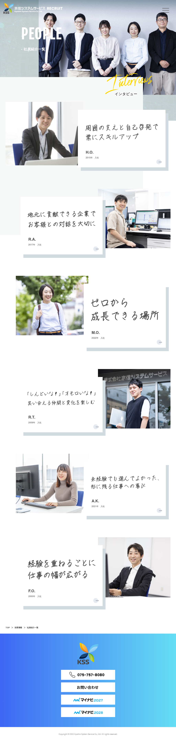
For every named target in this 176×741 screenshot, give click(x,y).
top (8, 627)
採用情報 (18, 627)
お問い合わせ (87, 687)
